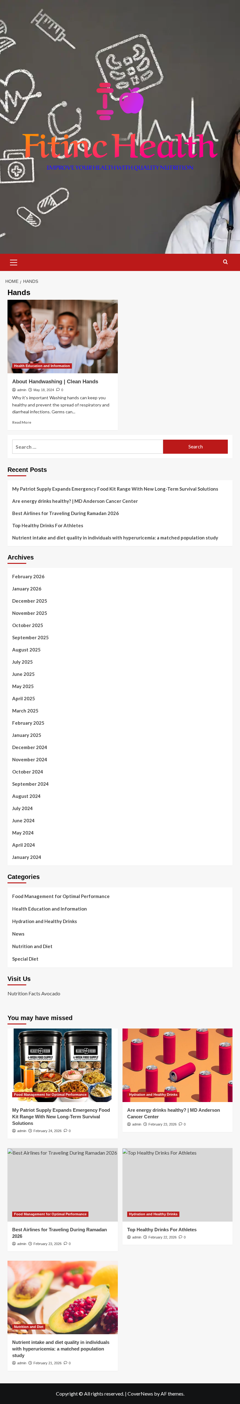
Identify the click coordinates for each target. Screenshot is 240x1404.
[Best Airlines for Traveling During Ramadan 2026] (63, 1185)
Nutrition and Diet (32, 946)
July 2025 (22, 662)
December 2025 (29, 601)
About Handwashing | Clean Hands (55, 382)
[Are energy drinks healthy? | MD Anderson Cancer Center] (177, 1065)
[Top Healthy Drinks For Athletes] (177, 1185)
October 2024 (27, 771)
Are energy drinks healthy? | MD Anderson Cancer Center (75, 501)
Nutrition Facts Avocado (34, 993)
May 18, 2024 (43, 390)
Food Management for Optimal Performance (61, 896)
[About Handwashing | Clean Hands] (63, 336)
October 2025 (27, 625)
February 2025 (28, 723)
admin (21, 390)
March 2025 (25, 710)
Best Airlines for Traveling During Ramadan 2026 (65, 513)
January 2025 (26, 735)
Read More (21, 422)
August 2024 (26, 796)
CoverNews (140, 1393)
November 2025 (29, 613)
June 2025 (23, 674)
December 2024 (29, 747)
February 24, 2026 (47, 1131)
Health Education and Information (42, 366)
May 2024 (23, 832)
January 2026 (26, 588)
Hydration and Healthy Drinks (44, 921)
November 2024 (29, 759)
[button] (14, 261)
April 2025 (23, 698)
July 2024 (22, 808)
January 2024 (26, 857)
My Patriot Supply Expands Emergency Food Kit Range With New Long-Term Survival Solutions (115, 489)
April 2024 (23, 845)
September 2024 (30, 784)
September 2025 (30, 637)
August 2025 (26, 649)
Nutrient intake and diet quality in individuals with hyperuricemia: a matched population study (115, 537)
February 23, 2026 (162, 1124)
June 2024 (23, 820)
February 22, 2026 (162, 1237)
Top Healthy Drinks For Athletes (47, 525)
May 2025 (23, 686)
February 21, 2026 (47, 1363)
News (18, 934)
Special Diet (25, 959)
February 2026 (28, 576)
